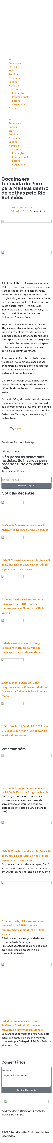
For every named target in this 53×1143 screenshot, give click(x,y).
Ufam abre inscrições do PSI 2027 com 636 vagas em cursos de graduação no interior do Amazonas (24, 731)
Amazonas (15, 63)
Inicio (12, 59)
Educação (18, 93)
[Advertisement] (26, 28)
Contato (14, 108)
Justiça (13, 82)
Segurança (18, 104)
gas (19, 428)
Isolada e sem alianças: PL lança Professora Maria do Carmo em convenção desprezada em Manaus (22, 648)
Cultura (16, 89)
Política (13, 74)
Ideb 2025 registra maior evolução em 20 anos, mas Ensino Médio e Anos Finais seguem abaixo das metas (26, 565)
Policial (13, 66)
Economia (14, 78)
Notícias (14, 85)
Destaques (17, 207)
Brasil (12, 70)
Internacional (20, 97)
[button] (26, 116)
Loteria (16, 100)
